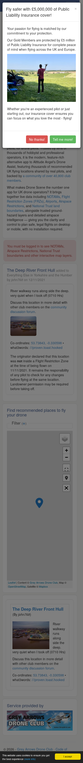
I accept (67, 756)
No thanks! (37, 139)
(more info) (30, 759)
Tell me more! (63, 139)
